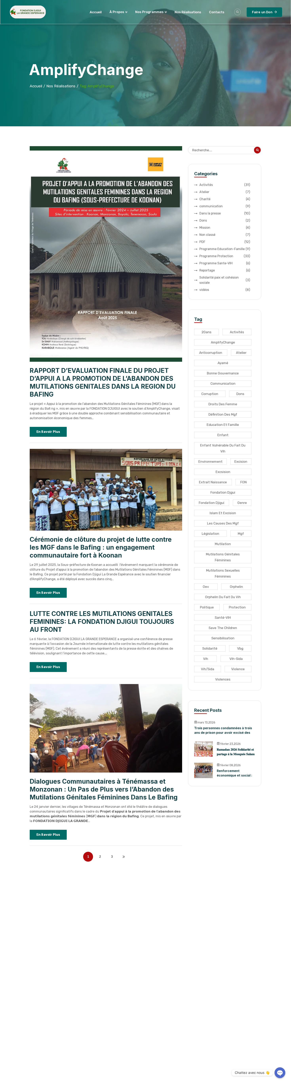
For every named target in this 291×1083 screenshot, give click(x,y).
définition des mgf (222, 414)
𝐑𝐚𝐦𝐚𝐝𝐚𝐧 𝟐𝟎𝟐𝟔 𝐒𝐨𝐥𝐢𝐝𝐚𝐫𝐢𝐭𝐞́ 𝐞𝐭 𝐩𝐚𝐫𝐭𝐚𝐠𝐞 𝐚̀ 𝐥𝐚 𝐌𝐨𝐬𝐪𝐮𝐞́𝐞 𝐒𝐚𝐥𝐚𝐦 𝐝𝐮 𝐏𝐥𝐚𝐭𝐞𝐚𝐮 (236, 753)
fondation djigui (211, 503)
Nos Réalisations (60, 86)
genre (242, 503)
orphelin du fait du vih (223, 597)
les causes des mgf (223, 523)
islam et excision (223, 513)
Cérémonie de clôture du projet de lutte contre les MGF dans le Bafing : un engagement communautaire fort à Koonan (101, 547)
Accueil (36, 86)
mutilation (223, 544)
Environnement (210, 461)
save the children (223, 628)
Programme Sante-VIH (224, 263)
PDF (224, 242)
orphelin (236, 587)
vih (205, 659)
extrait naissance (213, 482)
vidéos (224, 290)
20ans (206, 332)
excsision (223, 472)
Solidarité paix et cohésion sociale (224, 280)
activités (237, 332)
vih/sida (207, 669)
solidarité (209, 648)
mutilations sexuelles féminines (223, 573)
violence (238, 669)
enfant (222, 435)
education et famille (223, 425)
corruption (209, 394)
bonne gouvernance (223, 373)
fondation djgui (222, 492)
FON (243, 482)
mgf (241, 534)
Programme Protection (224, 256)
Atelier (224, 192)
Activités (224, 185)
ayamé (223, 363)
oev (206, 587)
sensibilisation (222, 638)
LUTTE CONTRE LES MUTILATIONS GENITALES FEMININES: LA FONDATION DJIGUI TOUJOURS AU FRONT (102, 621)
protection (237, 607)
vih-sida (236, 659)
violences (222, 679)
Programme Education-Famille (224, 249)
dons (240, 394)
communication (224, 206)
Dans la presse (224, 213)
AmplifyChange (223, 342)
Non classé (224, 235)
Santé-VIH (223, 618)
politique (207, 607)
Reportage (224, 270)
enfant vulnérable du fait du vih (222, 448)
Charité (224, 199)
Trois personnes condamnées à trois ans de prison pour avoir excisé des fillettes (223, 732)
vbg (240, 648)
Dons (224, 220)
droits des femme (222, 404)
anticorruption (210, 353)
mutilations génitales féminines (223, 557)
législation (210, 534)
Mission (224, 227)
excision (240, 461)
